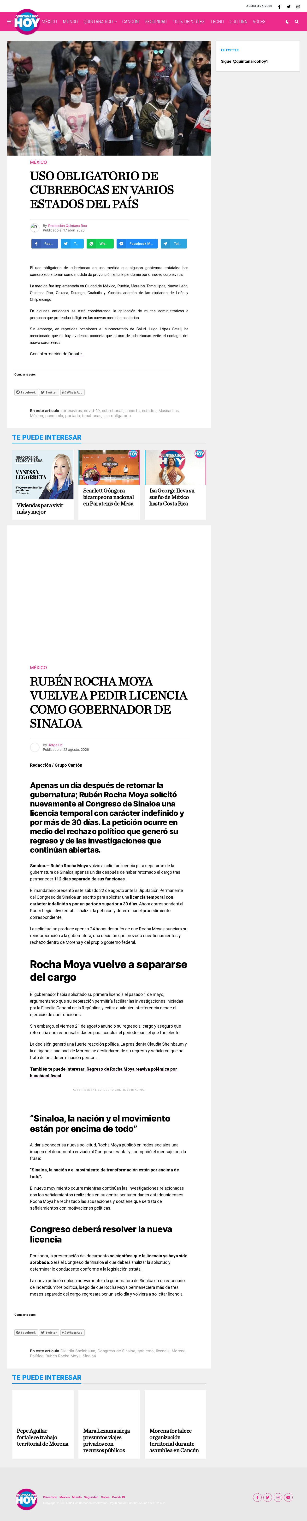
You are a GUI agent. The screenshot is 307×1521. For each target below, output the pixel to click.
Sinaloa (89, 1356)
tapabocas (91, 416)
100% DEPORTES (188, 21)
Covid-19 (118, 1497)
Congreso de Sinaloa (116, 1351)
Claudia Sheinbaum (77, 1351)
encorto (132, 410)
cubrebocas (112, 410)
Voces (105, 1497)
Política (36, 1356)
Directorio (50, 1497)
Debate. (75, 353)
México (36, 416)
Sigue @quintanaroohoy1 (244, 61)
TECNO (217, 21)
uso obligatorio (117, 416)
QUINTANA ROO (98, 21)
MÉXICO (49, 21)
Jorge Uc (55, 745)
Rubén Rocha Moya (63, 1356)
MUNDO (70, 21)
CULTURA (238, 21)
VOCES (259, 21)
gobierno (145, 1351)
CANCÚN (130, 21)
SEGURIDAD (156, 21)
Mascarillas (169, 410)
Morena (178, 1351)
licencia (163, 1351)
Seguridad (91, 1497)
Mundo (77, 1497)
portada (72, 416)
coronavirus (71, 410)
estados (149, 410)
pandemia (54, 416)
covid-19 (92, 410)
